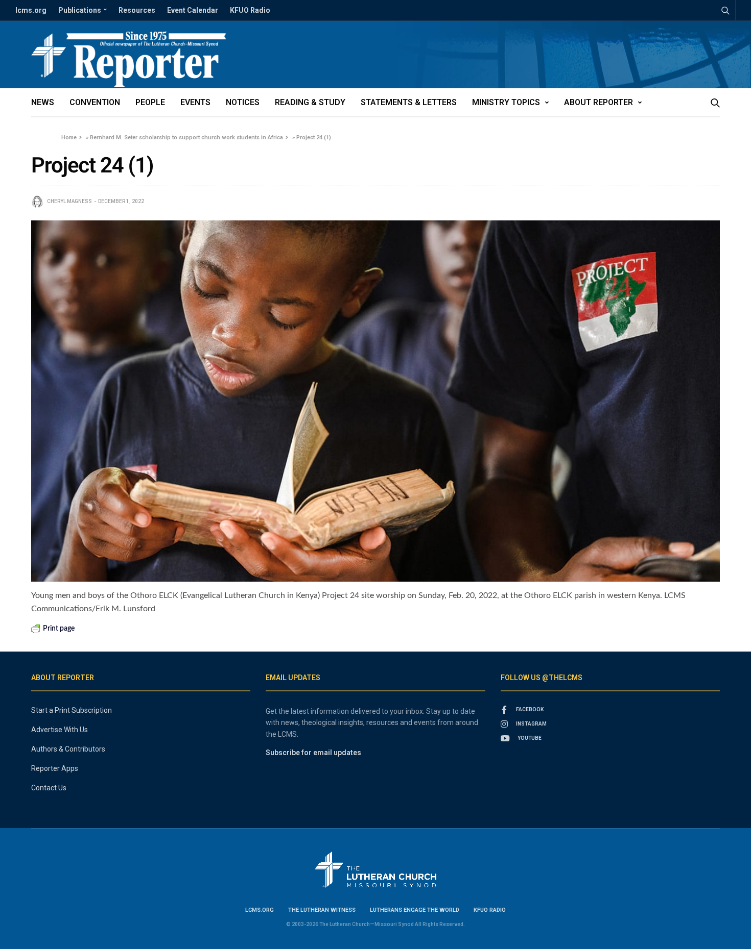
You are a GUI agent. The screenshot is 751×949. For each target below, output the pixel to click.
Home (69, 137)
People (150, 102)
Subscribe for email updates (313, 752)
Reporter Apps (54, 768)
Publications (79, 10)
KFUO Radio (250, 10)
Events (195, 102)
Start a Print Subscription (71, 710)
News (42, 102)
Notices (243, 102)
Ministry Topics (506, 102)
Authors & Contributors (68, 749)
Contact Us (48, 788)
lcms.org (30, 10)
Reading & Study (310, 102)
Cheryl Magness (69, 201)
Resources (137, 10)
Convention (94, 102)
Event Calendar (192, 10)
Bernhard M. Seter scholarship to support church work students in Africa (186, 137)
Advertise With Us (59, 730)
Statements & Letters (409, 102)
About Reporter (598, 102)
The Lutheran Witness (322, 910)
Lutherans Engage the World (414, 910)
